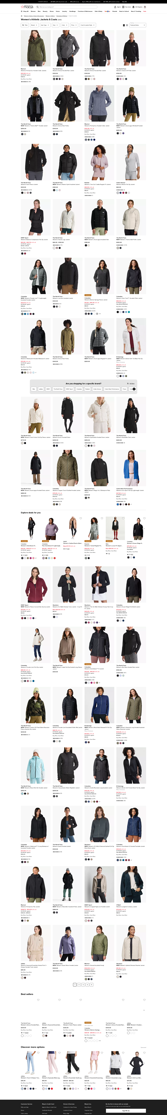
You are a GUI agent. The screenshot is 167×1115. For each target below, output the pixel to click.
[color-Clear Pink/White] (76, 1090)
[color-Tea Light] (31, 681)
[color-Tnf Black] (54, 134)
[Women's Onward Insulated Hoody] (99, 943)
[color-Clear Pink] (28, 1090)
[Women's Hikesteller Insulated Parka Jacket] (67, 884)
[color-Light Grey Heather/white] (67, 1090)
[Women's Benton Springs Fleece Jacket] (99, 276)
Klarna (22, 1112)
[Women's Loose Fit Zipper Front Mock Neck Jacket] (115, 528)
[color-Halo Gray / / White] (118, 193)
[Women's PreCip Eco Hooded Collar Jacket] (99, 103)
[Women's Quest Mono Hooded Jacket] (67, 943)
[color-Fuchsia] (31, 558)
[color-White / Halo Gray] (129, 193)
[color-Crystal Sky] (128, 1033)
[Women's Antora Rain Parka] (67, 103)
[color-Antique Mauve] (31, 314)
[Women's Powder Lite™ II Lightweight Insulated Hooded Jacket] (36, 276)
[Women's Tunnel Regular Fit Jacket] (94, 528)
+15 (100, 313)
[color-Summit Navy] (57, 134)
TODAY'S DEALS (43, 1)
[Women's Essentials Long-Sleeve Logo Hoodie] (115, 1064)
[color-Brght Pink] (86, 1090)
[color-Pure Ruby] (52, 1090)
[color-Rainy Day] (28, 314)
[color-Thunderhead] (91, 979)
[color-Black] (22, 253)
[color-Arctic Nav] (94, 140)
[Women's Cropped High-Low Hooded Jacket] (99, 884)
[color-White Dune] (62, 79)
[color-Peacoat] (33, 618)
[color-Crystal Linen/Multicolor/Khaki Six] (22, 978)
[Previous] (23, 48)
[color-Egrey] (91, 622)
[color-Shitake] (129, 504)
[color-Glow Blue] (46, 1090)
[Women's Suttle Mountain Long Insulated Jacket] (99, 765)
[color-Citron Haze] (52, 558)
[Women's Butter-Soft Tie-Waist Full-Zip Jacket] (131, 336)
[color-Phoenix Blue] (25, 314)
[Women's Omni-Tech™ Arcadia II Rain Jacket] (131, 276)
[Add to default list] (81, 518)
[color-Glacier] (57, 190)
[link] (36, 75)
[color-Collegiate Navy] (123, 312)
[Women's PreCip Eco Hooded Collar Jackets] (36, 48)
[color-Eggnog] (28, 618)
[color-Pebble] (86, 921)
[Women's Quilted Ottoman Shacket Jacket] (131, 943)
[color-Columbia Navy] (91, 314)
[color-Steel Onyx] (86, 140)
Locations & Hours (67, 1112)
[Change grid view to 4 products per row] (124, 25)
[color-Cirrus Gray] (131, 557)
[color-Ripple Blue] (49, 558)
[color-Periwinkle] (121, 676)
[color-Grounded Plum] (123, 133)
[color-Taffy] (31, 618)
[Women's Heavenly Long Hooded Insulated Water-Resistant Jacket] (131, 705)
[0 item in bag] (145, 7)
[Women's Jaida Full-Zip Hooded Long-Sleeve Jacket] (67, 645)
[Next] (48, 48)
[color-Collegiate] (118, 860)
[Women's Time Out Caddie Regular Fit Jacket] (99, 162)
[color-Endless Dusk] (60, 79)
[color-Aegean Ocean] (118, 504)
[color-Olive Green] (86, 979)
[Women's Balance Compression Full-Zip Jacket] (36, 217)
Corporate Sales (88, 1112)
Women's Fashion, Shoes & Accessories (34, 16)
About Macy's (88, 1108)
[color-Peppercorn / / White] (126, 193)
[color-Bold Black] (54, 617)
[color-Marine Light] (33, 373)
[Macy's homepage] (22, 16)
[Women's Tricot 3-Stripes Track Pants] (30, 1064)
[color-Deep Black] (121, 376)
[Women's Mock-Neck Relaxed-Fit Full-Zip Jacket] (99, 705)
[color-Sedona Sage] (22, 314)
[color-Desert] (91, 859)
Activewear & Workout (61, 16)
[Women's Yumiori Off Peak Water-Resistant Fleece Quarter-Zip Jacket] (36, 705)
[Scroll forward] (134, 389)
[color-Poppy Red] (55, 558)
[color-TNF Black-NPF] (86, 79)
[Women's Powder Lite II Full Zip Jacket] (36, 645)
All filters (132, 383)
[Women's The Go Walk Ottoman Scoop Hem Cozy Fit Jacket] (99, 584)
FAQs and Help (24, 1108)
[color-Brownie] (89, 742)
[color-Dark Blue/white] (31, 1090)
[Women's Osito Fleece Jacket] (36, 162)
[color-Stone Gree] (28, 558)
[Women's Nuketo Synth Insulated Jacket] (67, 162)
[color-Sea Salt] (94, 314)
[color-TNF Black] (22, 193)
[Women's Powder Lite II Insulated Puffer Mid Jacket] (67, 705)
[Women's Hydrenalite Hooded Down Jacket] (99, 415)
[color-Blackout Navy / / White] (121, 193)
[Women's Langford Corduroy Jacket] (131, 884)
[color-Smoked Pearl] (54, 79)
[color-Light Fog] (86, 558)
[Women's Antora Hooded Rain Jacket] (67, 48)
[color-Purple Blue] (97, 622)
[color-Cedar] (89, 79)
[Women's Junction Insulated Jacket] (67, 276)
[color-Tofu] (118, 376)
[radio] (54, 79)
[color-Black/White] (33, 1090)
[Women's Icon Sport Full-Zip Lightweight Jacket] (131, 468)
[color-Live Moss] (86, 859)
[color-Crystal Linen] (131, 1090)
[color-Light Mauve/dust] (25, 921)
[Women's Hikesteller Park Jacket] (131, 415)
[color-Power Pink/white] (118, 1090)
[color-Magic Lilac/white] (73, 1090)
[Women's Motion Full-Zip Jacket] (131, 162)
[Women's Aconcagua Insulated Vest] (99, 217)
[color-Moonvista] (25, 862)
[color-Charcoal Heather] (86, 314)
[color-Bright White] (57, 617)
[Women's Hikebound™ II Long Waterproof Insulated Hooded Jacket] (36, 824)
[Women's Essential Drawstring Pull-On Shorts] (94, 1064)
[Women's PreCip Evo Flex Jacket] (36, 884)
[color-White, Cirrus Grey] (121, 312)
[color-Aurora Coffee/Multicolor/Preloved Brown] (25, 978)
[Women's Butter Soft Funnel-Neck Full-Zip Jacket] (131, 765)
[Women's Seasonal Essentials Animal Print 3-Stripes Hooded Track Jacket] (36, 943)
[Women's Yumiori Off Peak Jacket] (131, 48)
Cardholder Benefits (47, 1112)
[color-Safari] (28, 862)
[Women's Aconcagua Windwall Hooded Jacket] (131, 103)
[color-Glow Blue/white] (22, 1090)
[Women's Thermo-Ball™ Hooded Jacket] (36, 103)
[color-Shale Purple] (43, 558)
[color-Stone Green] (25, 373)
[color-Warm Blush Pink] (94, 622)
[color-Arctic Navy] (91, 140)
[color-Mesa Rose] (89, 921)
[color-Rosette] (33, 558)
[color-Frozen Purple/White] (110, 1090)
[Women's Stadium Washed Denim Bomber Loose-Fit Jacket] (136, 1010)
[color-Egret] (118, 977)
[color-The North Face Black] (57, 79)
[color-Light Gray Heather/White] (107, 1090)
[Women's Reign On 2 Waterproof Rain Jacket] (99, 468)
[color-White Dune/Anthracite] (89, 498)
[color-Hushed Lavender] (121, 79)
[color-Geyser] (129, 312)
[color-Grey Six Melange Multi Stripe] (25, 1090)
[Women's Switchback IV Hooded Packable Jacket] (30, 528)
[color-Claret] (25, 253)
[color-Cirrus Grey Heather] (97, 314)
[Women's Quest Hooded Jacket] (67, 824)
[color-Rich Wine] (97, 802)
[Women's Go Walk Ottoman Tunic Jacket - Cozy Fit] (67, 584)
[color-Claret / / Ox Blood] (123, 193)
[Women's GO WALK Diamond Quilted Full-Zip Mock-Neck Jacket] (99, 824)
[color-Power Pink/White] (91, 1090)
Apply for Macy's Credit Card (49, 1108)
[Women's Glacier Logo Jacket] (67, 217)
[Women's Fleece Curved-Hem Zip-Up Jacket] (36, 584)
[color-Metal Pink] (94, 79)
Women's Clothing (50, 16)
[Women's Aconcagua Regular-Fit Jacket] (99, 336)
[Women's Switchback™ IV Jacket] (99, 645)
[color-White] (123, 504)
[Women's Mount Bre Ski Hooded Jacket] (36, 765)
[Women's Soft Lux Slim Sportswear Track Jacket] (136, 1064)
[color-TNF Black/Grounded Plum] (86, 498)
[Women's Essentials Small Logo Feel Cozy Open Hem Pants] (72, 1064)
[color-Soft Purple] (89, 622)
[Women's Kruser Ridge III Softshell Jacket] (136, 528)
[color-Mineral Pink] (31, 373)
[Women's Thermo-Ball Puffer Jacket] (131, 217)
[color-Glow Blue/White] (94, 1090)
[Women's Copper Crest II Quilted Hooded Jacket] (67, 468)
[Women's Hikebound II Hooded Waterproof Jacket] (36, 336)
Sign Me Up (126, 1112)
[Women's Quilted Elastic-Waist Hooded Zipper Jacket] (72, 528)
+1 (35, 372)
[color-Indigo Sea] (86, 742)
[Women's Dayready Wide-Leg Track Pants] (51, 1064)
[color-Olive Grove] (28, 921)
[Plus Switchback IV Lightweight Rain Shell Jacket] (51, 528)
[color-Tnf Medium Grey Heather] (57, 796)
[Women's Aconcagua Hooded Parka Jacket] (36, 468)
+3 (35, 558)
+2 (99, 801)
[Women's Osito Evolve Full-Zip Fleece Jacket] (36, 415)
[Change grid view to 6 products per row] (127, 25)
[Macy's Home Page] (27, 7)
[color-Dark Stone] (28, 373)
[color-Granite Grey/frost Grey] (126, 79)
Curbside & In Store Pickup (70, 1108)
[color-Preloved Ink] (131, 1033)
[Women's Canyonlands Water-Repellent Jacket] (67, 765)
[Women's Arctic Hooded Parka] (67, 415)
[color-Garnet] (28, 794)
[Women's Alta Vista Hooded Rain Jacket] (131, 645)
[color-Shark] (123, 376)
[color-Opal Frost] (123, 676)
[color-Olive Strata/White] (70, 1090)
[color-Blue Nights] (121, 504)
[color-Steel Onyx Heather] (89, 140)
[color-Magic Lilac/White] (113, 1090)
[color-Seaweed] (126, 376)
